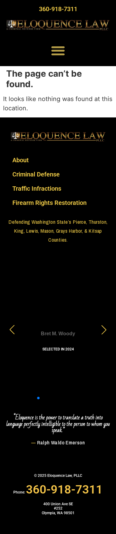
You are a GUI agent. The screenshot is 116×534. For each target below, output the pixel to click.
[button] (58, 51)
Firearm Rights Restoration (49, 202)
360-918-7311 (58, 9)
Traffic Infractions (36, 188)
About (20, 160)
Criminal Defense (36, 174)
